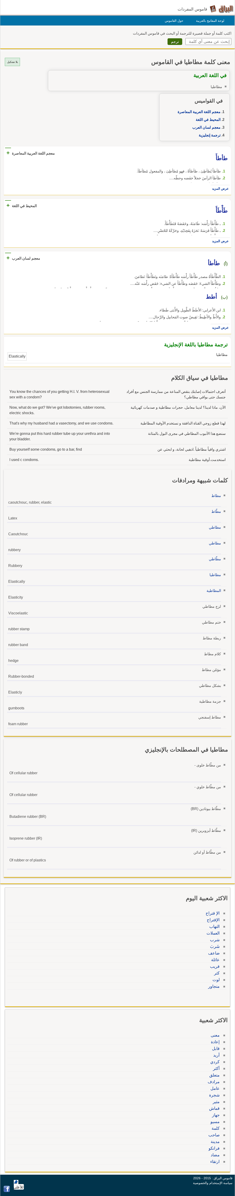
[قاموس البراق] (221, 9)
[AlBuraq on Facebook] (7, 1191)
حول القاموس (174, 20)
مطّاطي (215, 559)
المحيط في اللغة (208, 120)
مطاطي (215, 527)
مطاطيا (215, 575)
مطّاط (216, 511)
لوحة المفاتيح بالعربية (210, 20)
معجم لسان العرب (206, 127)
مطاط (216, 496)
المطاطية (214, 591)
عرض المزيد (220, 188)
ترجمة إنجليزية (210, 135)
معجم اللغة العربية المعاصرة (199, 112)
